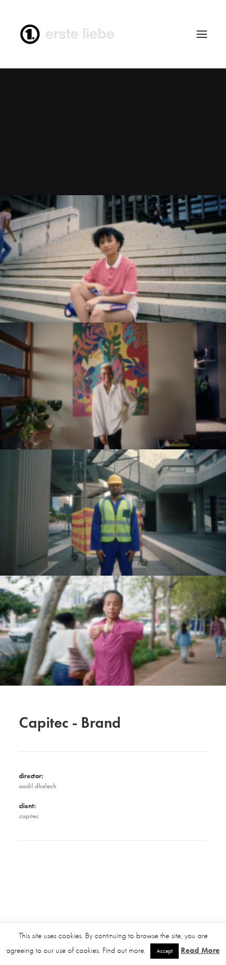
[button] (202, 34)
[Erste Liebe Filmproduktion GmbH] (113, 34)
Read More (200, 950)
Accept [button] (164, 950)
